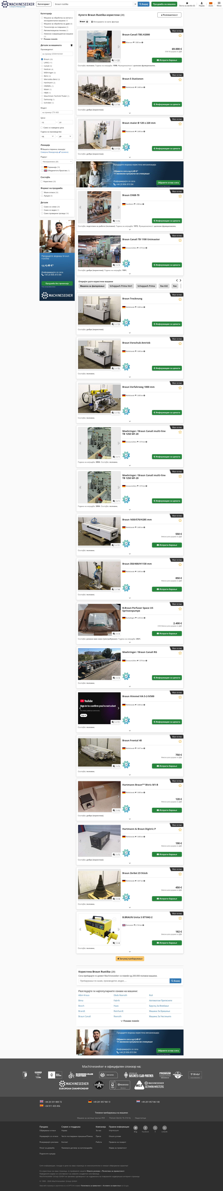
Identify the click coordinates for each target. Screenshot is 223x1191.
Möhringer (50, 72)
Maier (47, 89)
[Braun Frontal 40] (99, 752)
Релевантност (170, 15)
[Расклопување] (130, 69)
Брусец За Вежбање (159, 1005)
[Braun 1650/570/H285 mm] (99, 531)
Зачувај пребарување (130, 958)
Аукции (48, 195)
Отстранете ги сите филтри (106, 21)
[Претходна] (80, 46)
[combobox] (57, 161)
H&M (47, 92)
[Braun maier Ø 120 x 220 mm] (99, 135)
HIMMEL (49, 86)
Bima (80, 1000)
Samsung (49, 99)
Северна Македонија (54, 152)
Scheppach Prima (146, 286)
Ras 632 (164, 286)
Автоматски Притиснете (160, 1000)
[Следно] (118, 46)
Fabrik (117, 1000)
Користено (49, 181)
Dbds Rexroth (120, 995)
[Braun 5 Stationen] (99, 91)
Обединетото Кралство (58, 170)
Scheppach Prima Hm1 (121, 286)
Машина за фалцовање (92, 286)
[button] (219, 4)
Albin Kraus (83, 995)
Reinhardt (118, 1011)
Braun (48, 59)
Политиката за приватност (91, 1186)
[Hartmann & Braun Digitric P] (99, 841)
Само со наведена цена (53, 127)
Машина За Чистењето (160, 1016)
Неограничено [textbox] (50, 161)
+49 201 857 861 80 (150, 1101)
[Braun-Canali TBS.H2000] (99, 46)
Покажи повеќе (131, 1020)
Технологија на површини (56, 27)
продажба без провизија (57, 283)
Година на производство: (51, 131)
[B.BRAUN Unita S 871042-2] (99, 929)
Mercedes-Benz (52, 79)
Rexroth (117, 1016)
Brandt (81, 1011)
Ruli (151, 995)
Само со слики (52, 206)
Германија (53, 167)
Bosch (81, 1005)
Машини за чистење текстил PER (91, 1118)
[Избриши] (135, 4)
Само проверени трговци (56, 213)
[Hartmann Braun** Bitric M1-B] (99, 797)
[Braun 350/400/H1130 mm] (99, 576)
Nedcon (48, 69)
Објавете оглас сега (168, 182)
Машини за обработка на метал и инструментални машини (58, 19)
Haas (116, 1005)
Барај (144, 4)
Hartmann (49, 82)
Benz (47, 76)
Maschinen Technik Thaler (56, 96)
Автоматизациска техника (56, 30)
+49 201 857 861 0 (101, 1101)
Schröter (49, 102)
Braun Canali (84, 1016)
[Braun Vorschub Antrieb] (99, 355)
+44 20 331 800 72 (53, 1101)
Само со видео (51, 210)
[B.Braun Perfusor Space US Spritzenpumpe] (99, 620)
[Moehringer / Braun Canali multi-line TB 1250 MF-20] (99, 443)
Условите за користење (112, 1186)
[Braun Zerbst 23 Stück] (99, 885)
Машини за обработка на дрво (58, 23)
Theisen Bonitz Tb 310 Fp (120, 1118)
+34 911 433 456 (52, 1106)
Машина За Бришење (159, 1011)
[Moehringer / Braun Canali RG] (99, 664)
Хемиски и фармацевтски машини (58, 35)
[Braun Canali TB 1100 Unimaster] (99, 251)
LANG (48, 62)
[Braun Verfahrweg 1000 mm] (99, 399)
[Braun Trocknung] (99, 310)
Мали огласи (51, 192)
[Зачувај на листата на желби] (180, 35)
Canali (48, 66)
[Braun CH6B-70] (99, 207)
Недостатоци (140, 1118)
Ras (175, 286)
